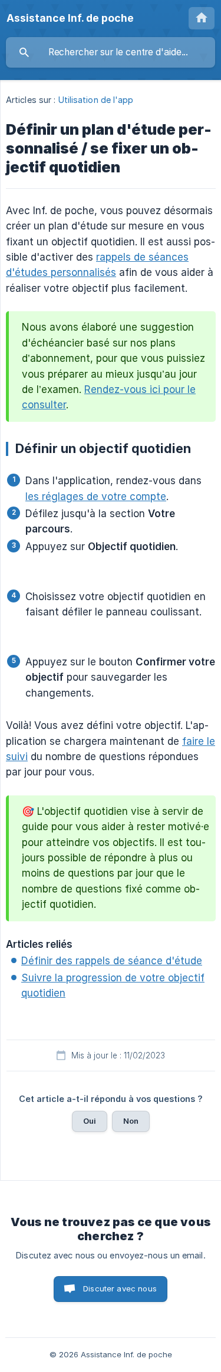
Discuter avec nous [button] (120, 1288)
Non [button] (130, 1120)
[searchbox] (110, 52)
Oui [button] (89, 1120)
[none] (70, 18)
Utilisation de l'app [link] (96, 100)
